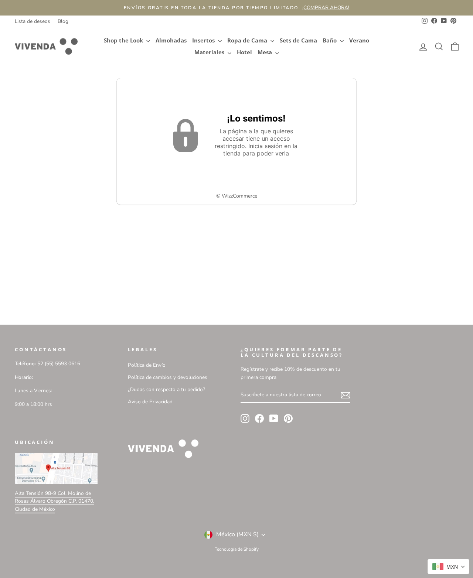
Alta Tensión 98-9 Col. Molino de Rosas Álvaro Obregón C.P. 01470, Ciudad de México (54, 501)
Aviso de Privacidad (150, 401)
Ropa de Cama (248, 40)
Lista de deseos (32, 21)
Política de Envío (147, 365)
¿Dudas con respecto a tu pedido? (166, 389)
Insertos (204, 40)
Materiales (210, 52)
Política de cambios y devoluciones (167, 377)
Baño (330, 40)
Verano (359, 40)
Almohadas (171, 40)
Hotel (244, 52)
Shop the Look (124, 40)
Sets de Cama (298, 40)
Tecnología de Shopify (237, 549)
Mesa (265, 52)
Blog (63, 21)
